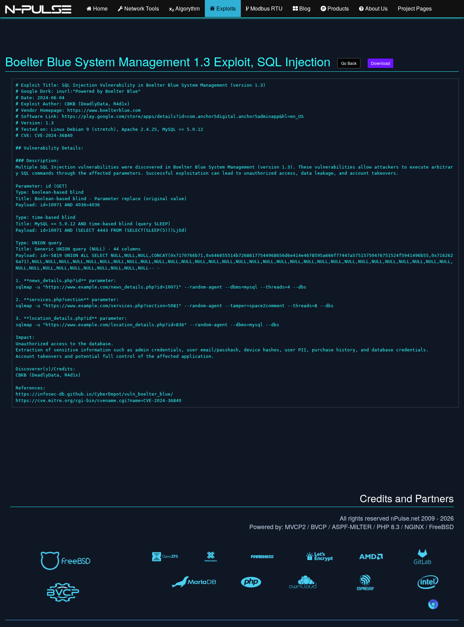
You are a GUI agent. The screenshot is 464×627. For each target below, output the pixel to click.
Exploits (225, 8)
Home (100, 8)
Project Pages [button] (415, 8)
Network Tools (141, 8)
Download (380, 63)
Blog (304, 8)
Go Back (349, 63)
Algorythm (187, 8)
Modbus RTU (266, 8)
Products (337, 8)
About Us (376, 8)
